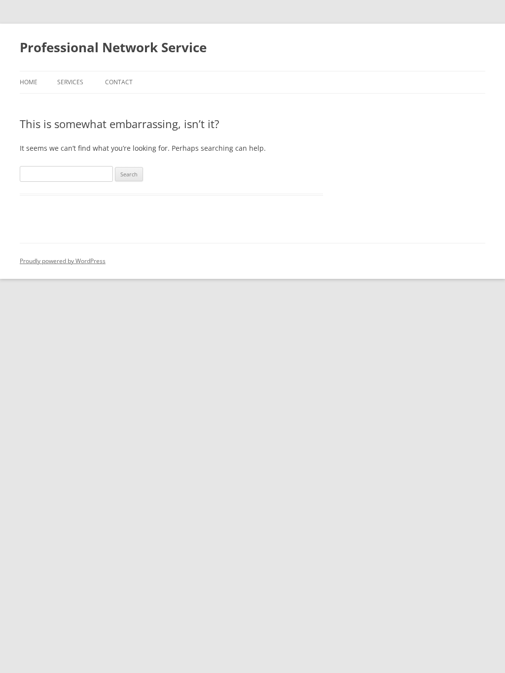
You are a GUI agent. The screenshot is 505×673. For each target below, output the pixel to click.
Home (28, 82)
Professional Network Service (113, 47)
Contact (119, 82)
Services (70, 82)
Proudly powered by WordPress (63, 261)
